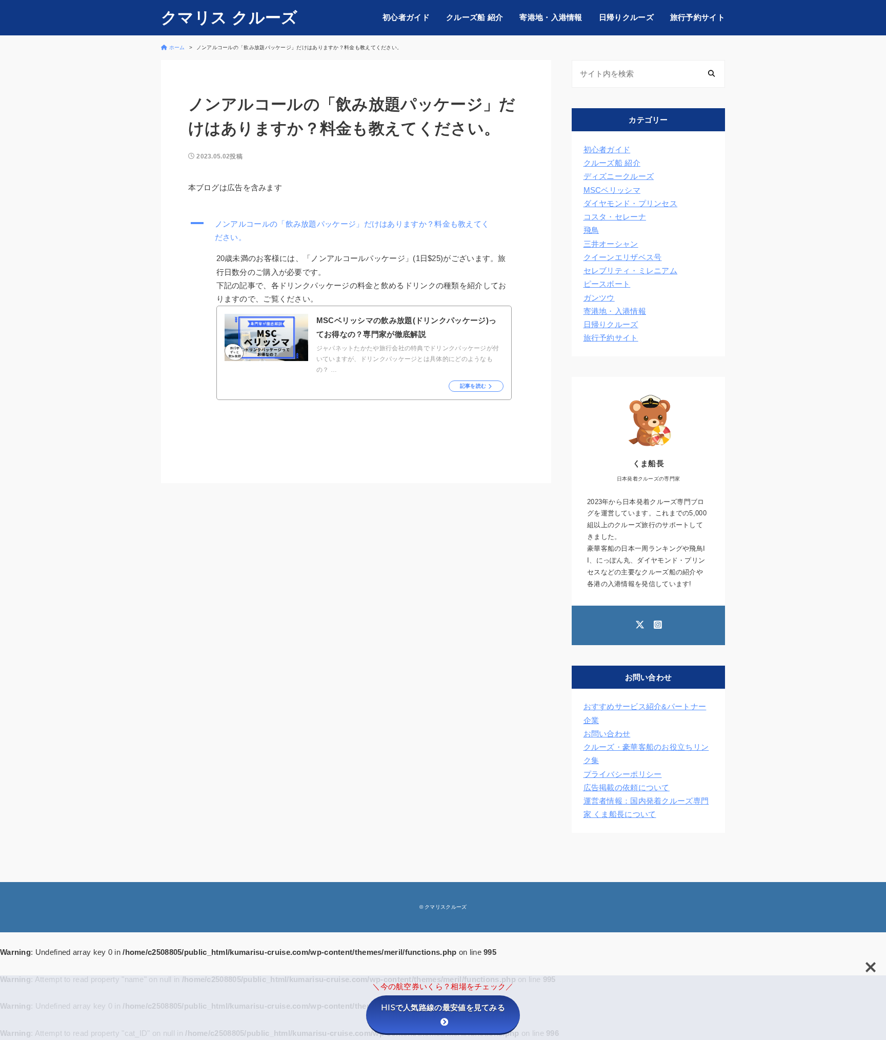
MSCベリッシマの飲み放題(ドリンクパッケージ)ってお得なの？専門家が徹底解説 (406, 327)
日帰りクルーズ (626, 17)
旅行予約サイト (697, 17)
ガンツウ (599, 297)
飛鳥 (591, 230)
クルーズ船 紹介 (474, 17)
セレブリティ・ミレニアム (630, 270)
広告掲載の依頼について (626, 787)
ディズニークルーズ (618, 176)
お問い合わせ (607, 733)
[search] (711, 74)
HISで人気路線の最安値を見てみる (443, 1007)
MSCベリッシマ (611, 190)
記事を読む (473, 386)
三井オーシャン (610, 243)
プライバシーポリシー (622, 774)
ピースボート (607, 283)
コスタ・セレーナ (614, 216)
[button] (356, 231)
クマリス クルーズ (229, 18)
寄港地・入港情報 (550, 17)
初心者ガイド (406, 17)
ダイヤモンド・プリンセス (630, 203)
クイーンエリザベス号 (622, 257)
